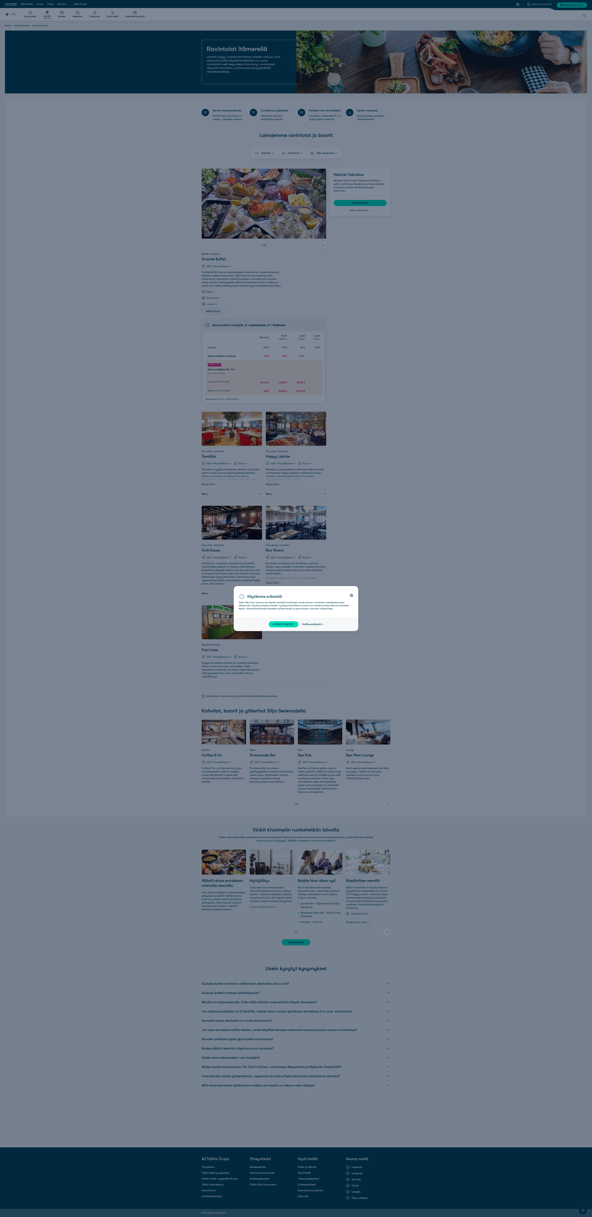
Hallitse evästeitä (311, 624)
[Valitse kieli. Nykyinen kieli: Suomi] (351, 595)
